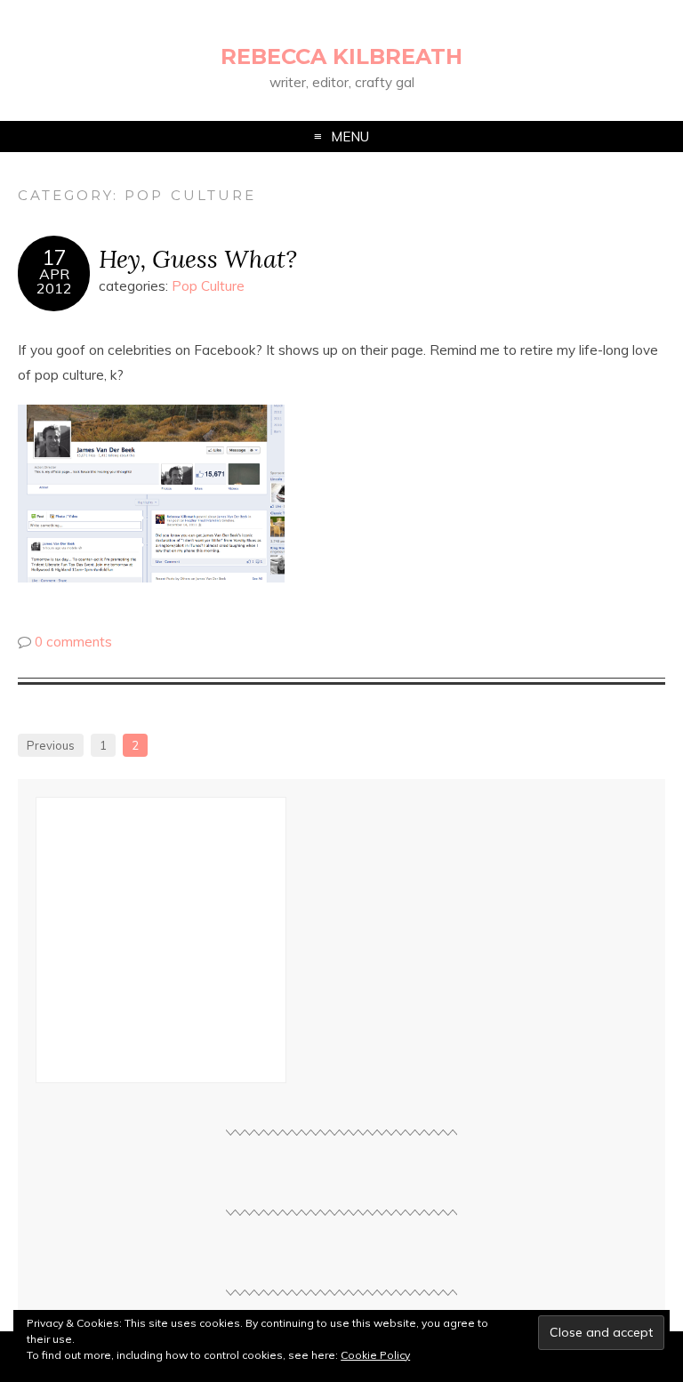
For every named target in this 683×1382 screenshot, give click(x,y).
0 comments (73, 641)
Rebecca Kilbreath (341, 56)
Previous (51, 745)
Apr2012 (54, 281)
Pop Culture (208, 285)
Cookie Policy (375, 1355)
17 (54, 257)
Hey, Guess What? (198, 258)
